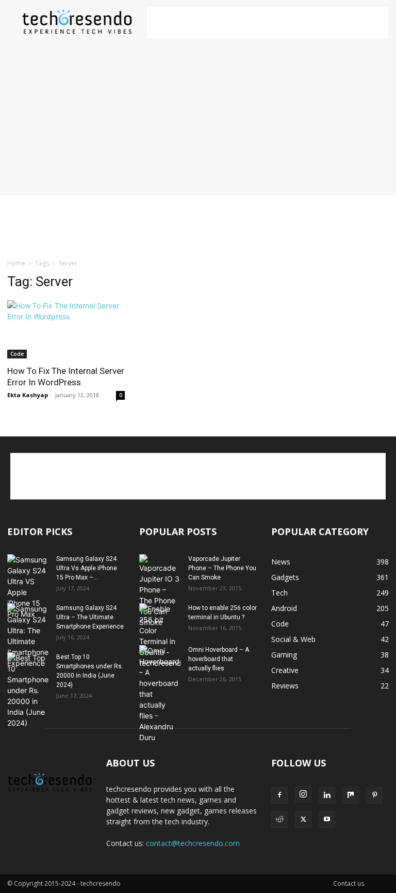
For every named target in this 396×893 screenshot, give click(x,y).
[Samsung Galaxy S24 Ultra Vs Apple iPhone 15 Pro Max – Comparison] (27, 586)
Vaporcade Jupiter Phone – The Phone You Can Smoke (222, 568)
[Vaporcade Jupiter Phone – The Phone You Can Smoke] (159, 591)
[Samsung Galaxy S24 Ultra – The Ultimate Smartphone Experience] (27, 635)
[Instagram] (303, 794)
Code (17, 353)
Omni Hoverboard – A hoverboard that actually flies (218, 659)
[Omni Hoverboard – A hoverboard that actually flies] (159, 694)
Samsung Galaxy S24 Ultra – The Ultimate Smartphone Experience (90, 617)
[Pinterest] (374, 795)
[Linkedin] (327, 795)
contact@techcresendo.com (193, 843)
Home (16, 263)
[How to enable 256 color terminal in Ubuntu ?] (159, 635)
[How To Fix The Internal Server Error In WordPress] (66, 329)
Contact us (348, 883)
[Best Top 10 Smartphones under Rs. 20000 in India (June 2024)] (27, 690)
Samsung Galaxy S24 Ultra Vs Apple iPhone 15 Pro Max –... (86, 568)
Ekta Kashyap (27, 395)
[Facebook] (279, 795)
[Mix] (350, 795)
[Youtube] (327, 819)
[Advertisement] (267, 22)
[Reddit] (279, 819)
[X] (303, 819)
